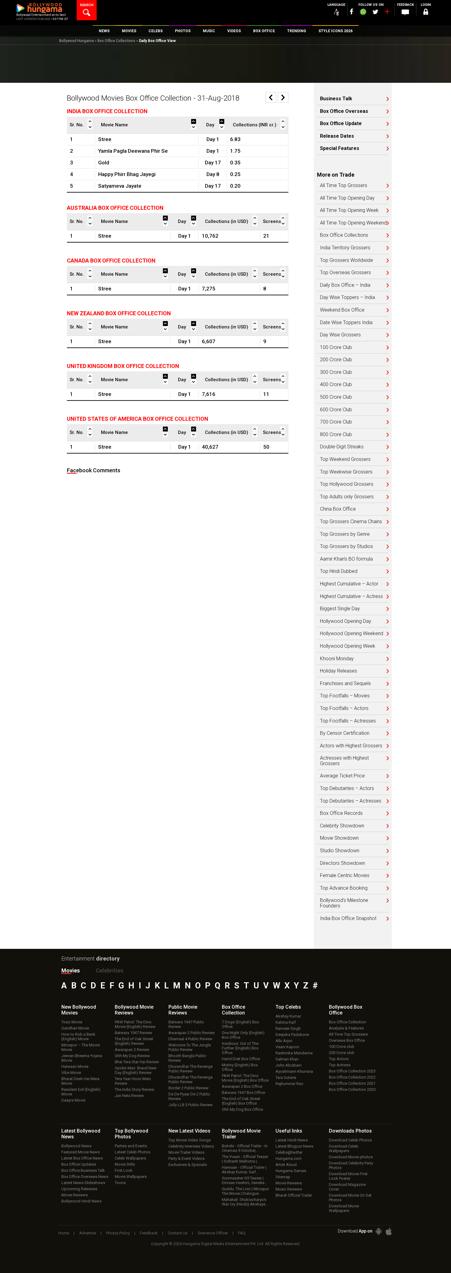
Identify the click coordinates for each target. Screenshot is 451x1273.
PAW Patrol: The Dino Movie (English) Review (135, 1024)
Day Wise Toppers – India (347, 297)
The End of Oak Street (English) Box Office (241, 1101)
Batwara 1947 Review (133, 1032)
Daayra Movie (73, 1100)
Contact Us (177, 1233)
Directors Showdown (342, 863)
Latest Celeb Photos (132, 1152)
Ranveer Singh (288, 1028)
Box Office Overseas (344, 111)
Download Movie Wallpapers (344, 1208)
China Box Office (338, 509)
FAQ (241, 1233)
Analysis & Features (346, 1028)
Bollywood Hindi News (81, 1201)
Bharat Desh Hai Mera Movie (80, 1081)
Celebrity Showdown (342, 826)
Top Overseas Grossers (345, 272)
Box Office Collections (116, 41)
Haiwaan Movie (74, 1066)
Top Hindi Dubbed (338, 571)
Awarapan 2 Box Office (242, 1086)
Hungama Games (291, 1170)
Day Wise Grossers (340, 335)
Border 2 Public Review (188, 1088)
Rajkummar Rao (289, 1083)
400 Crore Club (336, 384)
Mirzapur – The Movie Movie (80, 1047)
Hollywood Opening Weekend (351, 633)
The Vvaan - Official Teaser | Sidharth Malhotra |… (245, 1159)
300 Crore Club (336, 372)
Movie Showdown (339, 838)
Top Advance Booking (344, 888)
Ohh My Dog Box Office (242, 1109)
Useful (289, 1131)
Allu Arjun (284, 1040)
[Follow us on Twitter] (375, 12)
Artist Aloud (286, 1164)
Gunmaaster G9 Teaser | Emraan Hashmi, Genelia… (244, 1180)
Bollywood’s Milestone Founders (344, 903)
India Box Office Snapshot (348, 918)
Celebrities (109, 970)
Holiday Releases (338, 671)
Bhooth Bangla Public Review (187, 1058)
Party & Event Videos (186, 1158)
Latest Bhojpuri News (294, 1146)
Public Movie (182, 1010)
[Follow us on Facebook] (351, 11)
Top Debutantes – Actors (347, 788)
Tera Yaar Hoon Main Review (133, 1081)
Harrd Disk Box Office (241, 1058)
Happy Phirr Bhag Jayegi (127, 174)
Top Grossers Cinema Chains (351, 521)
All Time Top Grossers (343, 185)
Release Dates (337, 136)
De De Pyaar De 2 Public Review (189, 1096)
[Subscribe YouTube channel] (386, 13)
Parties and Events (131, 1146)
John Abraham (289, 1065)
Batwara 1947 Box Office (243, 1092)
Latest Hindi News (292, 1140)
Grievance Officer (213, 1233)
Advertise (87, 1233)
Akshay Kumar (288, 1016)
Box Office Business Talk (83, 1170)
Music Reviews (289, 1189)
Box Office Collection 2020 (352, 1089)
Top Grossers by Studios (346, 546)
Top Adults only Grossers (347, 497)
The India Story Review (134, 1089)
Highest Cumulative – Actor (349, 584)
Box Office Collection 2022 (352, 1077)
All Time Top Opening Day (347, 198)
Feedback (149, 1233)
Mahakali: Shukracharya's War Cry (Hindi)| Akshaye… (245, 1201)
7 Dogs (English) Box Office (240, 1024)
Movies (70, 970)
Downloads (350, 1131)
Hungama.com (289, 1158)
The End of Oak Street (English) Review (134, 1041)
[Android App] (379, 1231)
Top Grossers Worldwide (346, 260)
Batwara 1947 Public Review (186, 1024)
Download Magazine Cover (347, 1186)
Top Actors (339, 1058)
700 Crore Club (336, 422)
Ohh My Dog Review (132, 1055)
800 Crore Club (336, 434)
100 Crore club (341, 1046)
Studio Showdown (339, 850)
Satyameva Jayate (119, 186)
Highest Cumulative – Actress (351, 596)
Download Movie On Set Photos (350, 1197)
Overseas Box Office (347, 1040)
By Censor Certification (344, 733)
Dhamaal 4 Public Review (190, 1039)
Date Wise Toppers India (346, 322)
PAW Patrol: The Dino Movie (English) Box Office (245, 1078)
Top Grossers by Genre (345, 534)
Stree (104, 139)
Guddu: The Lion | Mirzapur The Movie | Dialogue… (245, 1191)
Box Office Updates (78, 1164)
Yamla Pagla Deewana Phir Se (133, 151)
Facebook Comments (93, 470)
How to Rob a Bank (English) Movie (78, 1036)
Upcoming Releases (79, 1189)
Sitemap (283, 1177)
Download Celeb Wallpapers (343, 1148)
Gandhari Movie (75, 1028)
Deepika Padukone (292, 1034)
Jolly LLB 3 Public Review (190, 1104)
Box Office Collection (347, 1022)
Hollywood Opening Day (345, 621)
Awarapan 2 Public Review (191, 1032)
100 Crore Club (336, 347)
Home (63, 1233)
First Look (124, 1170)
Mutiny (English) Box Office (240, 1067)
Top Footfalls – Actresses (348, 721)
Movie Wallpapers (131, 1176)
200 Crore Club (336, 359)
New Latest (189, 1131)
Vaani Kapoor (287, 1047)
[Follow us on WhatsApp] (363, 13)
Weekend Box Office (342, 310)
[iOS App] (389, 1231)
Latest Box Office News (82, 1158)
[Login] (425, 13)
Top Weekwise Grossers (346, 472)
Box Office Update (341, 123)
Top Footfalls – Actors (344, 708)
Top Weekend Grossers (345, 459)
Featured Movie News (80, 1152)
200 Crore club (341, 1052)
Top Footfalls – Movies (345, 696)
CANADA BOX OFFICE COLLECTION (111, 260)
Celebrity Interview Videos (191, 1146)
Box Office (233, 1010)
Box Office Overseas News (84, 1176)
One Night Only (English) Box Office (243, 1035)
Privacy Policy (118, 1233)
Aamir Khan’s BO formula (346, 559)
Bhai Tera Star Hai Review (137, 1062)
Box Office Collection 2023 (352, 1071)
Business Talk (336, 99)
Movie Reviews (74, 1195)
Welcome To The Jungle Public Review (189, 1047)
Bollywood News (76, 1146)
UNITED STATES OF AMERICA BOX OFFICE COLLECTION (137, 419)
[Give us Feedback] (405, 13)
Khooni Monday (337, 658)
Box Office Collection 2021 (352, 1083)
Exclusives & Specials (187, 1164)
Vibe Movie (71, 1072)
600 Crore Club (336, 409)
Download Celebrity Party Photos (351, 1165)
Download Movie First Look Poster (348, 1176)
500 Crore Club (336, 397)
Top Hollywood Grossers (346, 484)
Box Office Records (341, 813)
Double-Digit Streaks (342, 447)
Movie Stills (125, 1164)
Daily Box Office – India (345, 285)
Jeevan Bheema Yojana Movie (81, 1058)
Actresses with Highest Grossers (344, 760)
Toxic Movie (71, 1022)
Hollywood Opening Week (347, 646)
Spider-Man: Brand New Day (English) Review (135, 1070)
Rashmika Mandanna (294, 1053)
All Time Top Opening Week (349, 210)
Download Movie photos (351, 1157)
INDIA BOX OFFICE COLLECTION (107, 111)
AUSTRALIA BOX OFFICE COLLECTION (115, 208)
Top (288, 1007)
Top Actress (339, 1065)
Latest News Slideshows (83, 1182)
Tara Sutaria (286, 1077)
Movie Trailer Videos (186, 1152)
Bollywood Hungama (76, 41)
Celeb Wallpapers (130, 1158)
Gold (103, 162)
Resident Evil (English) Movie (80, 1091)
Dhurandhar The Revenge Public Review (190, 1068)
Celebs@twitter (289, 1152)
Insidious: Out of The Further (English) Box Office (240, 1048)
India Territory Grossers (345, 248)
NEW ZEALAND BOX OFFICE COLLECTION (119, 313)
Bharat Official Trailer (294, 1195)
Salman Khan (287, 1059)
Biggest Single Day (340, 609)
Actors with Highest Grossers (351, 746)
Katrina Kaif (286, 1022)
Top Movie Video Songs (189, 1140)
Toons (120, 1182)
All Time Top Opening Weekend (353, 223)
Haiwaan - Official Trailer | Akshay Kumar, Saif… (244, 1169)
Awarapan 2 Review (132, 1049)
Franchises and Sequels (345, 683)
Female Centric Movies (344, 875)
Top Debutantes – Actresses (350, 801)
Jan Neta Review (129, 1095)
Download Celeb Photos (350, 1140)
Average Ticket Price (342, 776)
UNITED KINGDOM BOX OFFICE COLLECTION (123, 366)
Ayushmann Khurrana (294, 1071)
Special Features (339, 148)
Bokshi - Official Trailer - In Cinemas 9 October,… (245, 1148)
